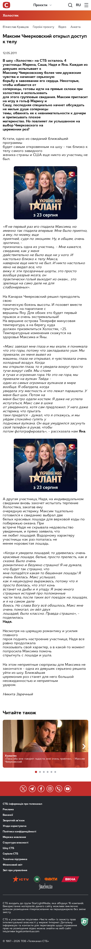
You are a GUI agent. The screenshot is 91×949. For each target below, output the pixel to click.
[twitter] (23, 788)
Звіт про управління (15, 870)
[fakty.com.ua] (50, 879)
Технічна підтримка (15, 859)
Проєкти (40, 5)
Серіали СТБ (10, 853)
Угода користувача (14, 825)
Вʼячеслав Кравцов (16, 27)
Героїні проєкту (43, 27)
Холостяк (11, 15)
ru (78, 5)
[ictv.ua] (21, 879)
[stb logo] (6, 5)
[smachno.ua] (46, 886)
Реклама (8, 809)
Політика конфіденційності (19, 831)
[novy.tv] (37, 879)
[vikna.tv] (70, 879)
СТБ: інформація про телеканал (22, 803)
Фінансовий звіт (12, 864)
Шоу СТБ (8, 848)
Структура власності (15, 842)
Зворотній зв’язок (14, 820)
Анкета (75, 27)
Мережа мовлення (14, 837)
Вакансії (8, 814)
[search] (70, 5)
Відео (62, 27)
